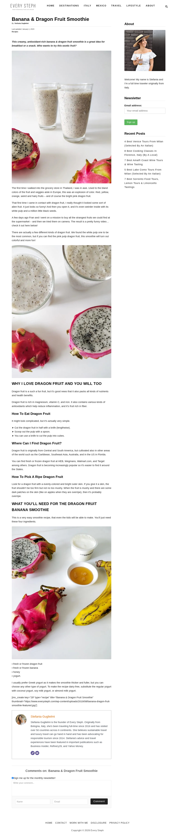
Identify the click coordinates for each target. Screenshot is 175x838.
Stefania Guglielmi (21, 23)
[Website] (33, 753)
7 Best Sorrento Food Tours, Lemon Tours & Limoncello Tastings (141, 183)
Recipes (15, 32)
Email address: (133, 105)
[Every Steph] (23, 6)
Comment (99, 801)
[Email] (37, 753)
